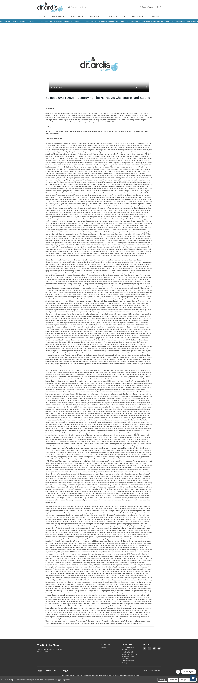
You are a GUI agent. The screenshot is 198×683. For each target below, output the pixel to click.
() (160, 7)
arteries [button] (128, 131)
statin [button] (120, 131)
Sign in (144, 7)
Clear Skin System (77, 17)
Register (151, 7)
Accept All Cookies (188, 680)
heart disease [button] (77, 131)
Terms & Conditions (128, 660)
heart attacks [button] (54, 133)
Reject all (173, 680)
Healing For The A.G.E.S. (117, 17)
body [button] (47, 133)
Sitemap (124, 663)
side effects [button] (87, 131)
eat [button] (123, 131)
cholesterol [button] (49, 131)
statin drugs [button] (68, 131)
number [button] (114, 131)
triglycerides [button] (135, 131)
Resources (155, 17)
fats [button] (109, 131)
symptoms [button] (144, 131)
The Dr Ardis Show (57, 17)
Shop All (42, 17)
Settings (162, 680)
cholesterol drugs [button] (101, 131)
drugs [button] (61, 131)
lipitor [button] (56, 131)
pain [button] (93, 131)
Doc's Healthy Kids (96, 17)
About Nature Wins (138, 17)
